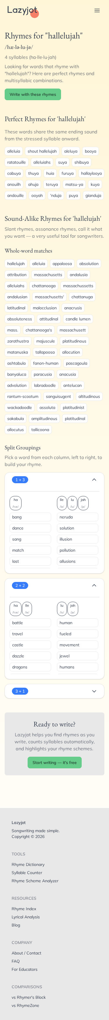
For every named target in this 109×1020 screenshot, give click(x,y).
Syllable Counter (27, 872)
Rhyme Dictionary (28, 864)
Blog (16, 925)
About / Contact (26, 953)
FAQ (16, 961)
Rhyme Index (24, 908)
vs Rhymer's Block (29, 997)
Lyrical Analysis (26, 917)
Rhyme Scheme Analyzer (35, 880)
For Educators (24, 969)
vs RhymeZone (25, 1005)
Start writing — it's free (55, 762)
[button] (97, 10)
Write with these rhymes (33, 94)
